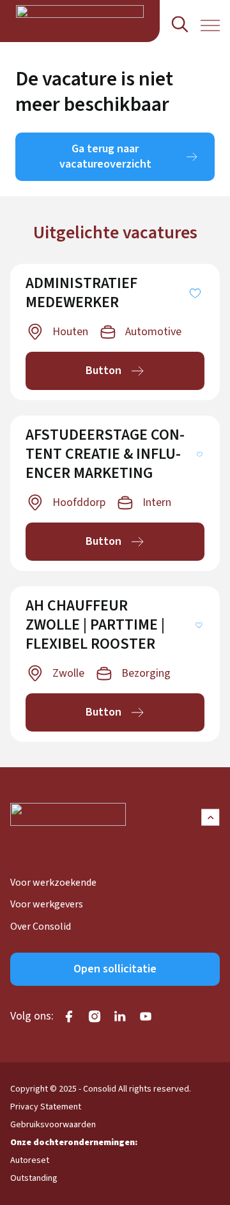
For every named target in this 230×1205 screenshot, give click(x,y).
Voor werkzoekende (53, 883)
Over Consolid (40, 927)
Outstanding (33, 1178)
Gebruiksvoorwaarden (53, 1124)
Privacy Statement (45, 1106)
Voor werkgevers (46, 904)
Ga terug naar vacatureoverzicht (105, 156)
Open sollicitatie (115, 969)
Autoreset (29, 1160)
